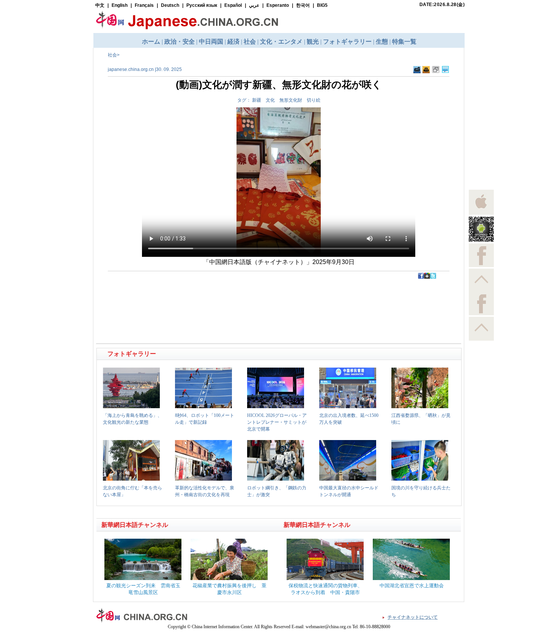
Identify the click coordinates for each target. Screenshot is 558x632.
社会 (112, 55)
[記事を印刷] (426, 69)
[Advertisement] (188, 296)
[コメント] (445, 69)
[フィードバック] (417, 69)
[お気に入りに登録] (436, 69)
